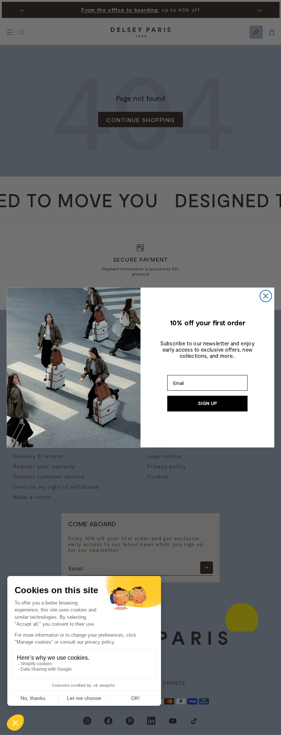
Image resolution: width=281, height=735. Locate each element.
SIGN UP (207, 403)
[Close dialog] (265, 296)
